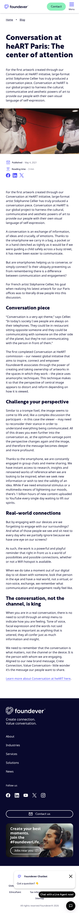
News (10, 771)
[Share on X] (21, 175)
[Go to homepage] (16, 6)
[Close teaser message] (71, 876)
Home (9, 19)
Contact (56, 6)
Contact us (42, 813)
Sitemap (39, 898)
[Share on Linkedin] (15, 175)
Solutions (12, 763)
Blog (22, 19)
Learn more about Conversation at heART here (38, 679)
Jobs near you (24, 850)
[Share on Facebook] (8, 175)
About (10, 736)
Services (11, 754)
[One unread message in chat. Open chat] (70, 905)
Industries (13, 745)
